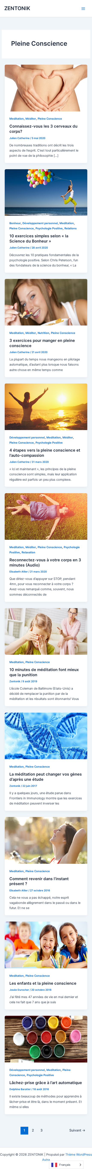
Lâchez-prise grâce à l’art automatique (45, 1082)
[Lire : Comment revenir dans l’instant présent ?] (46, 840)
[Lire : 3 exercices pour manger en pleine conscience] (46, 302)
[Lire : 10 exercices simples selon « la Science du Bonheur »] (46, 192)
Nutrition (43, 333)
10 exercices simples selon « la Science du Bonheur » (38, 238)
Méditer (30, 118)
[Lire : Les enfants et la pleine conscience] (46, 945)
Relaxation (28, 552)
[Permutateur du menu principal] (83, 8)
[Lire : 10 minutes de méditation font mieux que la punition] (46, 631)
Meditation (16, 118)
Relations (70, 228)
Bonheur (15, 223)
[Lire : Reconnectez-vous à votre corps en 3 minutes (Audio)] (46, 516)
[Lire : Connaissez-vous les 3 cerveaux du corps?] (46, 88)
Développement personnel (40, 223)
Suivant (77, 1130)
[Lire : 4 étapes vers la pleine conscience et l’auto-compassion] (46, 406)
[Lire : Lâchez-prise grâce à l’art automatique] (46, 1039)
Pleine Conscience (50, 118)
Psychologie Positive (49, 228)
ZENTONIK (17, 8)
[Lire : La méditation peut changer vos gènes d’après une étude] (46, 736)
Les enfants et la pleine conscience (42, 983)
